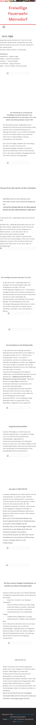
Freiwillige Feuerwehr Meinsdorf (18, 13)
